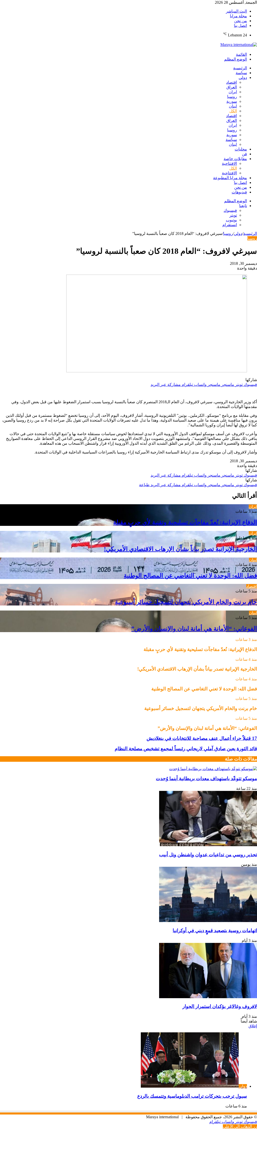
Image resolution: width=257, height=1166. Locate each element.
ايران (233, 92)
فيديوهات (239, 192)
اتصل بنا (240, 25)
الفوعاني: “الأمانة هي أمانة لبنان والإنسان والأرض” (194, 628)
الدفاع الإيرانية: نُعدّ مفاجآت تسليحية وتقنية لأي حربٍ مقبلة (185, 522)
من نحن (240, 21)
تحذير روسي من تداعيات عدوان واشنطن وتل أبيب (208, 854)
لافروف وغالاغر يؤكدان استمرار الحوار (219, 1006)
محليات (241, 149)
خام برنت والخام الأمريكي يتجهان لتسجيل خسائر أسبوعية (186, 602)
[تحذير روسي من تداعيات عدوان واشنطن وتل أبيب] (208, 845)
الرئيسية (240, 68)
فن (244, 154)
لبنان (233, 106)
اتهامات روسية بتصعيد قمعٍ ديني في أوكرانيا (215, 930)
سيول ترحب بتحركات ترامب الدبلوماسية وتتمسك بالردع (192, 1096)
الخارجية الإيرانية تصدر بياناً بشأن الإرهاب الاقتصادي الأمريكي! (180, 549)
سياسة (241, 73)
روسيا (232, 96)
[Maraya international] (238, 44)
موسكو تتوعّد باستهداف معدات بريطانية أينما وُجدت (206, 778)
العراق (231, 87)
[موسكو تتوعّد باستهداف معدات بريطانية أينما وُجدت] (213, 769)
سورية (231, 101)
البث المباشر (236, 11)
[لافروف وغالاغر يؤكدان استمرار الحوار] (208, 997)
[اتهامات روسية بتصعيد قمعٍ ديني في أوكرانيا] (208, 921)
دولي (243, 77)
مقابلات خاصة (235, 159)
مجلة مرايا (238, 16)
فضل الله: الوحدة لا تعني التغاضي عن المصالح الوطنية (190, 575)
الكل (233, 111)
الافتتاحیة (229, 163)
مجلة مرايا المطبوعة (230, 178)
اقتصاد (231, 82)
